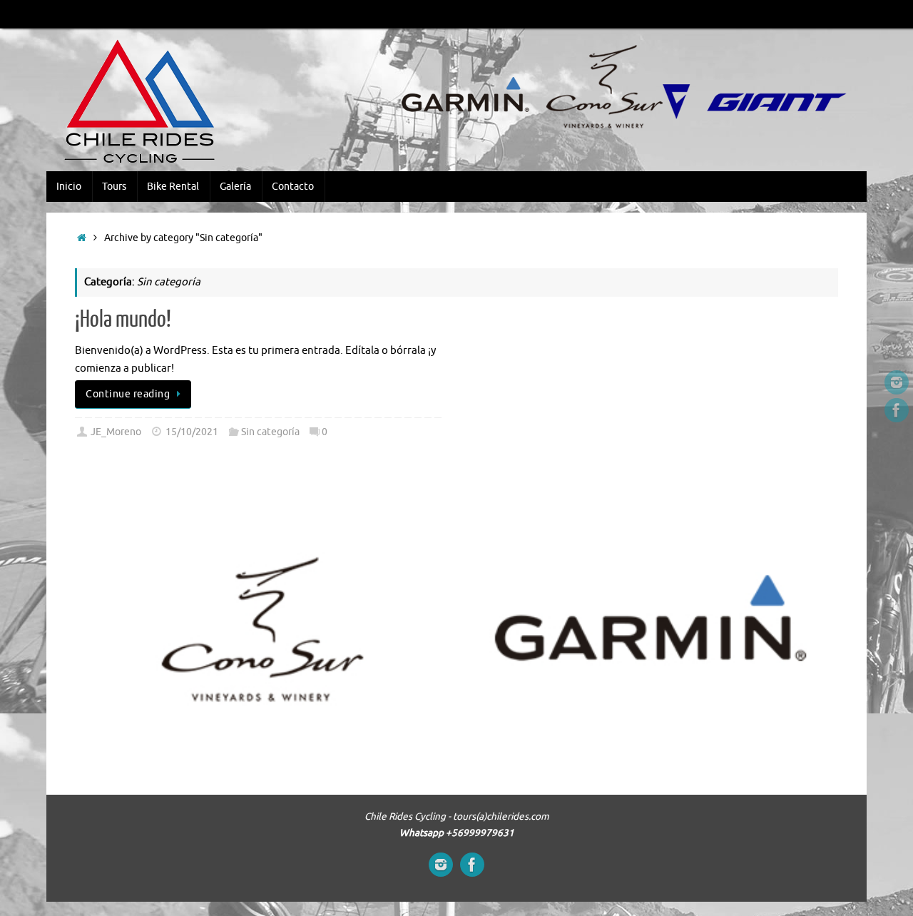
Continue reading (128, 394)
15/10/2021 (191, 432)
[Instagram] (896, 382)
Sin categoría (270, 432)
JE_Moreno (116, 432)
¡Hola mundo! (123, 319)
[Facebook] (896, 410)
